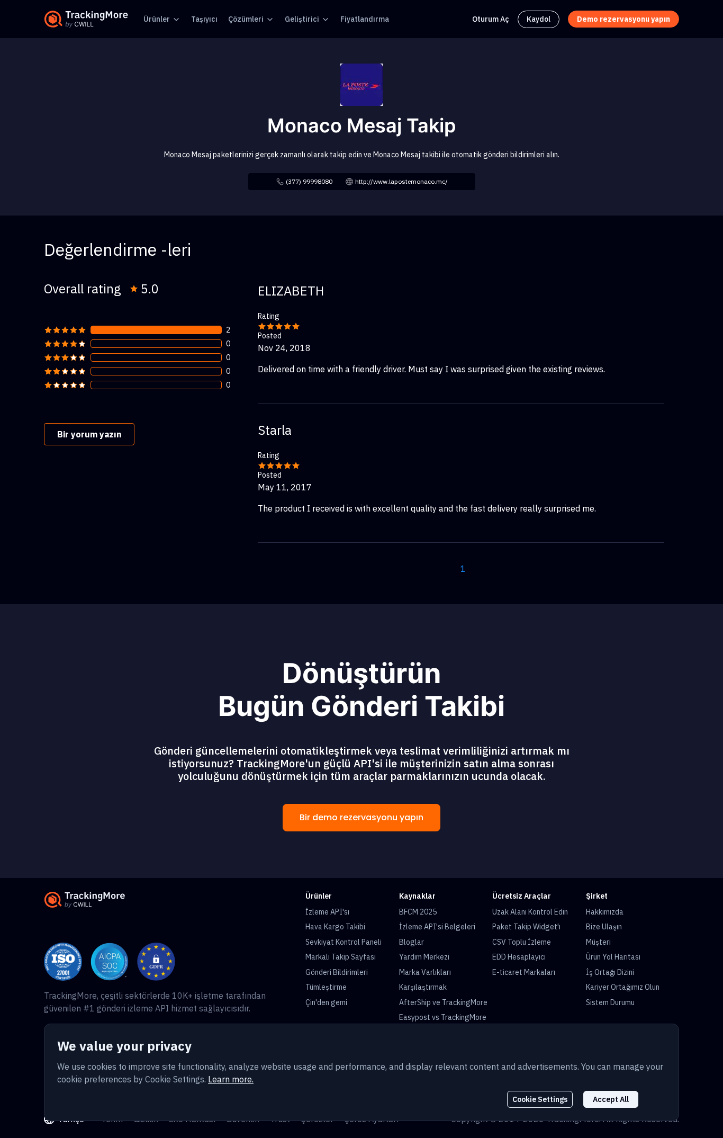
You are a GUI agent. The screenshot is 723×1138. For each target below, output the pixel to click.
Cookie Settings (539, 1099)
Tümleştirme (326, 987)
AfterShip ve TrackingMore (443, 1002)
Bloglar (411, 942)
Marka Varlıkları (425, 972)
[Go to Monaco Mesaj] (361, 83)
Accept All (611, 1099)
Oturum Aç (490, 19)
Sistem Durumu (610, 1002)
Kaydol (538, 19)
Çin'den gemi (326, 1002)
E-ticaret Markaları (523, 972)
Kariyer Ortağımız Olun (622, 987)
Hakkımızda (604, 912)
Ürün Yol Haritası (613, 957)
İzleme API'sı (327, 912)
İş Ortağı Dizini (610, 972)
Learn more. (231, 1079)
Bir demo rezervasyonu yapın (361, 817)
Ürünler (156, 19)
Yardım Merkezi (424, 957)
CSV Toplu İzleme (521, 942)
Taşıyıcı (204, 19)
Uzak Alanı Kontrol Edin (530, 912)
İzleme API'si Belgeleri (437, 926)
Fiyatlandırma (364, 19)
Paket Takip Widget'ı (526, 926)
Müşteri (598, 942)
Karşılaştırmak (423, 987)
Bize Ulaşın (604, 926)
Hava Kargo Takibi (335, 926)
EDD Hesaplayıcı (519, 957)
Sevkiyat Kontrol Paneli (343, 942)
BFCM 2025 (418, 912)
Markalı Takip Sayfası (340, 957)
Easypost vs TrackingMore (442, 1017)
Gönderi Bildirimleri (336, 972)
